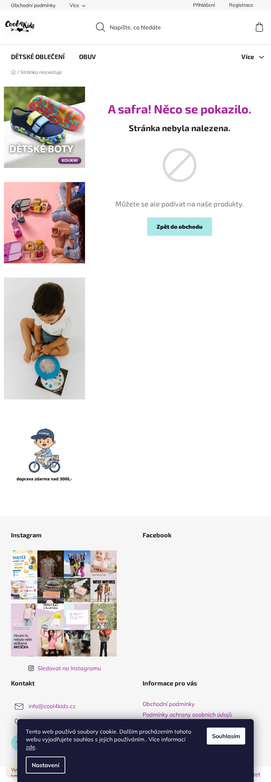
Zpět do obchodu (180, 226)
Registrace (241, 5)
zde (30, 747)
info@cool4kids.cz (52, 706)
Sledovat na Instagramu (69, 668)
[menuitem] (38, 57)
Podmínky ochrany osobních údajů (187, 714)
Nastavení (45, 765)
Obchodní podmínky (33, 5)
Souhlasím (226, 736)
